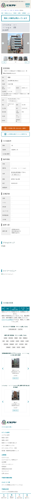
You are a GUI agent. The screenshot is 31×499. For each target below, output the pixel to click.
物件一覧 (12, 10)
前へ (5, 62)
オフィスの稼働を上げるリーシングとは (12, 484)
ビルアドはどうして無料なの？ (10, 459)
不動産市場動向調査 (7, 477)
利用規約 (4, 466)
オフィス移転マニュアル (8, 445)
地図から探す (5, 440)
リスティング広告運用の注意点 (10, 491)
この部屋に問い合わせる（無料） (17, 128)
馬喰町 (15, 338)
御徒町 (23, 347)
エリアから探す (6, 435)
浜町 (3, 341)
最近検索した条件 (4, 497)
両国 (20, 338)
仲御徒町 (8, 347)
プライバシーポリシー (7, 464)
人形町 (26, 341)
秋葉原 (22, 341)
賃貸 (2, 12)
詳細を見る (15, 378)
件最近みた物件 (19, 497)
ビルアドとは (5, 457)
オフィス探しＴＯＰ (5, 10)
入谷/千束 (20, 329)
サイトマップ (5, 471)
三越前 (13, 347)
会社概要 (4, 462)
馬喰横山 (25, 338)
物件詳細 (17, 10)
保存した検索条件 (11, 497)
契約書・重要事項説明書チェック (10, 450)
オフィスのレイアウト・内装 (9, 448)
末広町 (18, 347)
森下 (16, 344)
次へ (26, 62)
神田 (26, 344)
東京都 (15, 12)
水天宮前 (21, 344)
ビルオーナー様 (6, 482)
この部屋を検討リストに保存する (17, 134)
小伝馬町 (12, 341)
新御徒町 (12, 344)
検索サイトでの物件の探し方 (9, 442)
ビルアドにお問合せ (7, 319)
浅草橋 (5, 338)
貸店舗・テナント (8, 12)
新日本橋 (6, 344)
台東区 (19, 12)
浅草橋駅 (24, 12)
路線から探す (5, 437)
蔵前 (7, 341)
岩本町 (17, 341)
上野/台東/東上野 (12, 329)
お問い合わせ (5, 473)
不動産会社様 (5, 489)
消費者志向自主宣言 (7, 469)
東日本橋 (11, 338)
